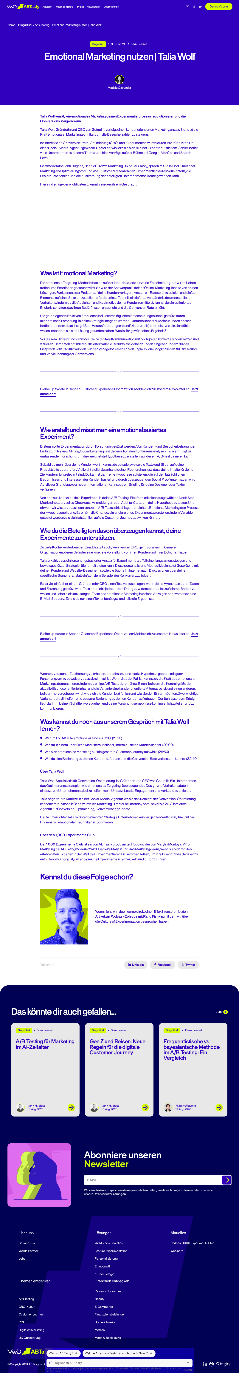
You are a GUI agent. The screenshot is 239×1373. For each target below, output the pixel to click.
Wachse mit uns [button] (64, 7)
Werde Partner (28, 1251)
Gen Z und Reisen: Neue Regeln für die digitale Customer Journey (117, 1047)
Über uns (26, 1233)
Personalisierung (106, 1259)
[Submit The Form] (226, 1180)
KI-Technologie (104, 1274)
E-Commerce (104, 1307)
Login (199, 6)
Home (11, 25)
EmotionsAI (102, 1266)
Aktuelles (178, 1233)
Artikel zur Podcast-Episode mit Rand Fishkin (129, 916)
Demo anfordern (219, 6)
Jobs (22, 1259)
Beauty (99, 1299)
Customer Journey (31, 1314)
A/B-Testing (42, 25)
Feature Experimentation (111, 1251)
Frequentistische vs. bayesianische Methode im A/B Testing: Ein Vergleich (192, 1050)
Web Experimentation (109, 1243)
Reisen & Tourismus (108, 1291)
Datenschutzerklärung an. (110, 1194)
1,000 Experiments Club (64, 844)
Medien (100, 1330)
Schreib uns (27, 1243)
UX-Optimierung (30, 1338)
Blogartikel (25, 25)
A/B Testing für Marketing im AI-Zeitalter (45, 1044)
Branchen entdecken (112, 1281)
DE (187, 6)
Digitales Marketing (31, 1330)
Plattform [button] (47, 7)
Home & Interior (105, 1322)
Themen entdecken (35, 1281)
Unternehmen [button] (111, 7)
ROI (21, 1322)
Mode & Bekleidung (108, 1338)
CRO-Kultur (27, 1307)
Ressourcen (93, 7)
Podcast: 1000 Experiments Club (192, 1243)
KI (20, 1291)
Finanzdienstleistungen (110, 1314)
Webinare (176, 1251)
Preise (80, 7)
